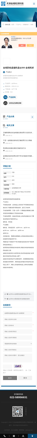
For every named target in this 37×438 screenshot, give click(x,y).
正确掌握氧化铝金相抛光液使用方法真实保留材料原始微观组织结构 (18, 132)
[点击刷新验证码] (18, 366)
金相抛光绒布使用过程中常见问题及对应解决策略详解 (18, 156)
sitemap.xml (29, 430)
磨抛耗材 (26, 24)
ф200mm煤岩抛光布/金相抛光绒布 (19, 299)
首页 (12, 24)
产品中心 (18, 24)
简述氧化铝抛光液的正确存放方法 (14, 148)
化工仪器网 (14, 430)
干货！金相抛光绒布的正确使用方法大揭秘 (17, 140)
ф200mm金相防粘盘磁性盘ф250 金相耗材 (21, 294)
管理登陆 (21, 430)
